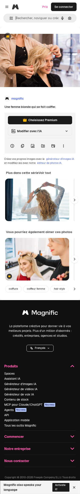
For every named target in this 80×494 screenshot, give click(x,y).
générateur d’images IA (60, 159)
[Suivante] (74, 200)
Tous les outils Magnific (20, 425)
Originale (28, 36)
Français (40, 348)
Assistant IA (12, 379)
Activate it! (60, 487)
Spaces (9, 373)
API (6, 415)
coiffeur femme (36, 289)
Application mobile (17, 420)
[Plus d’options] (63, 146)
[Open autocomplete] (9, 18)
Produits (11, 366)
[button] (40, 348)
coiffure (13, 289)
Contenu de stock (16, 399)
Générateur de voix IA (19, 394)
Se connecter (63, 7)
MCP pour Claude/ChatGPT (29, 405)
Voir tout (45, 173)
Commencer (14, 436)
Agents (15, 410)
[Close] (74, 487)
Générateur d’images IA (20, 384)
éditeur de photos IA (49, 163)
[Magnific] (40, 313)
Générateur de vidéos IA (20, 389)
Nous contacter (16, 460)
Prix (45, 7)
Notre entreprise (17, 448)
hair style (59, 289)
